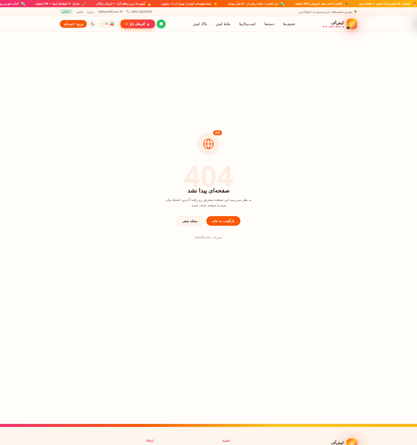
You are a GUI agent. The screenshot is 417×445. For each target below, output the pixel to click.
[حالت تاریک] (93, 24)
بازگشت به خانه (223, 221)
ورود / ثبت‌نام (73, 23)
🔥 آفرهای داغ (140, 23)
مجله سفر (190, 221)
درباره (90, 12)
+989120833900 (141, 12)
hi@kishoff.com (108, 12)
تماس (79, 12)
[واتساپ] (161, 24)
